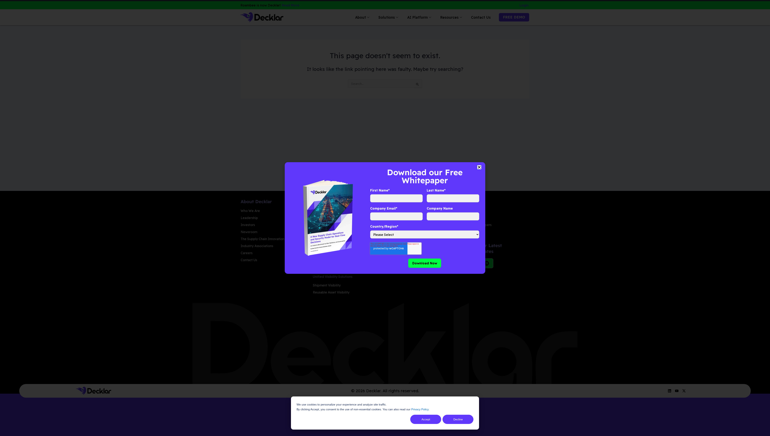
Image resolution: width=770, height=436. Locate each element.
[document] (385, 218)
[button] (479, 167)
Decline (458, 419)
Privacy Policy (420, 409)
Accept (425, 419)
